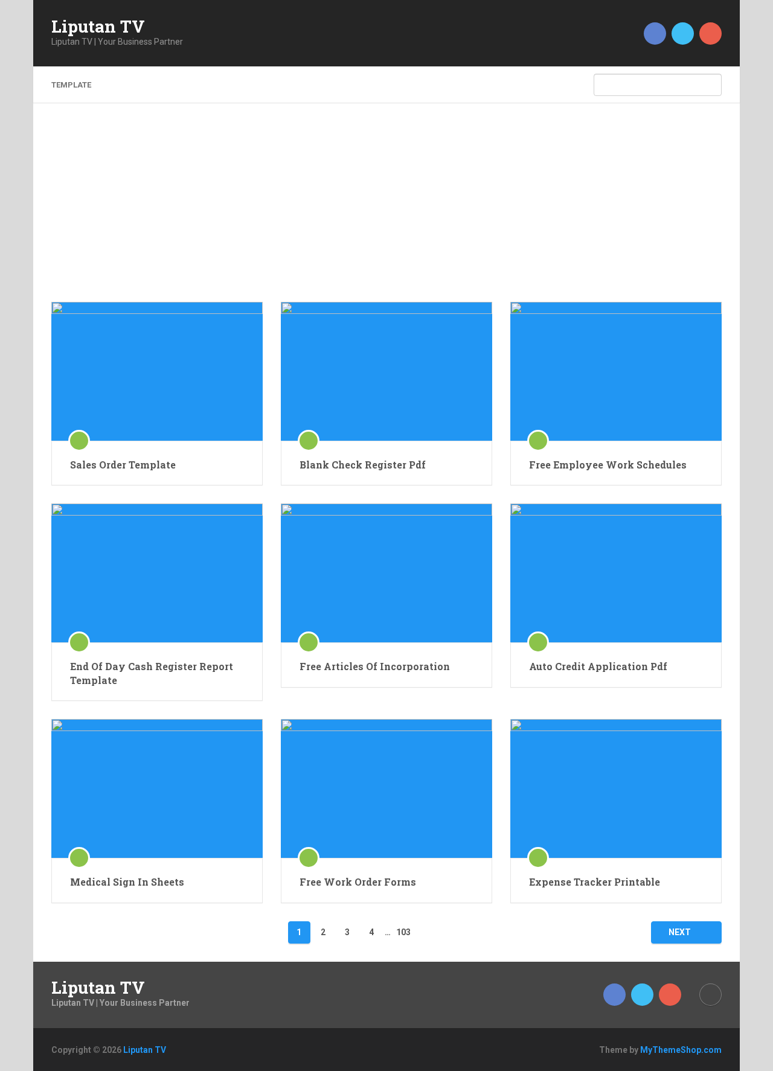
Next (681, 932)
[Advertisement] (386, 211)
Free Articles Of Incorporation (375, 666)
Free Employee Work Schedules (608, 464)
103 (403, 932)
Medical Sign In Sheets (127, 881)
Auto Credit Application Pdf (598, 666)
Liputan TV (98, 26)
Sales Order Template (123, 464)
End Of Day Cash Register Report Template (151, 673)
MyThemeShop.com (681, 1050)
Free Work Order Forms (358, 881)
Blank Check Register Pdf (363, 464)
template (71, 84)
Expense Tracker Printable (594, 881)
